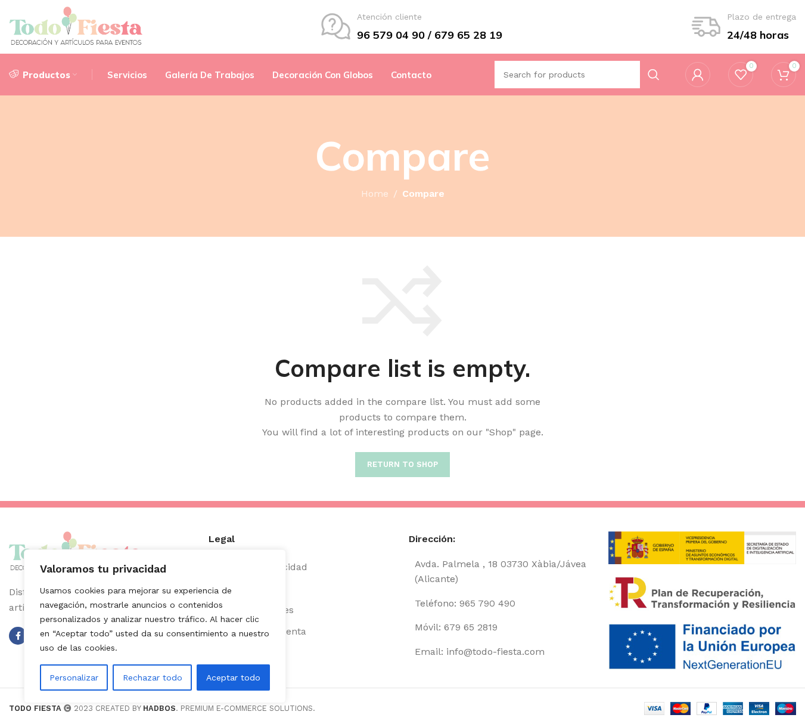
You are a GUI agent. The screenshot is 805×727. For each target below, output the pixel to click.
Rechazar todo (152, 677)
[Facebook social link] (18, 636)
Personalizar (73, 677)
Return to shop (402, 464)
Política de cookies (251, 609)
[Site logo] (76, 26)
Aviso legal (233, 588)
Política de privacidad (258, 567)
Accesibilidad (239, 652)
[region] (155, 626)
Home (374, 193)
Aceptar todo (233, 677)
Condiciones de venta (257, 631)
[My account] (697, 74)
